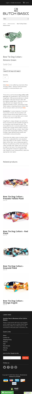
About (4, 335)
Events (5, 350)
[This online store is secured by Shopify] (14, 390)
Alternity (5, 348)
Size (4, 69)
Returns (5, 341)
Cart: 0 (27, 3)
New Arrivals (6, 346)
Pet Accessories (11, 23)
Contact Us (6, 337)
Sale (4, 343)
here (24, 107)
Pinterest (15, 367)
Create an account (16, 3)
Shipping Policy (7, 339)
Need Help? (8, 392)
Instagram (12, 367)
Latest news (7, 315)
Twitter (4, 367)
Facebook (8, 367)
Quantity (5, 74)
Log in (7, 3)
